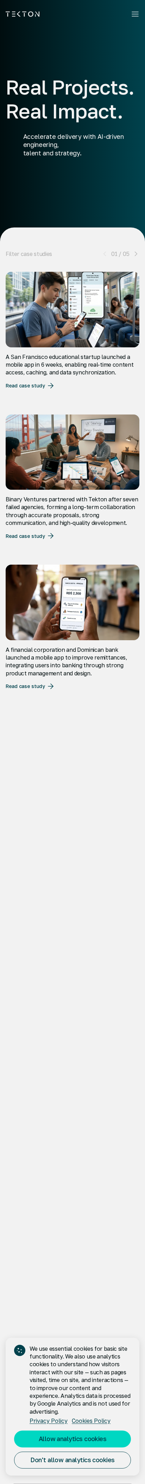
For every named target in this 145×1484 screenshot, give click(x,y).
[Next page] (135, 253)
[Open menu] (135, 14)
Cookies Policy (91, 1420)
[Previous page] (104, 253)
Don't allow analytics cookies (72, 1460)
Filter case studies (29, 253)
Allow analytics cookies (73, 1439)
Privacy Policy (49, 1420)
